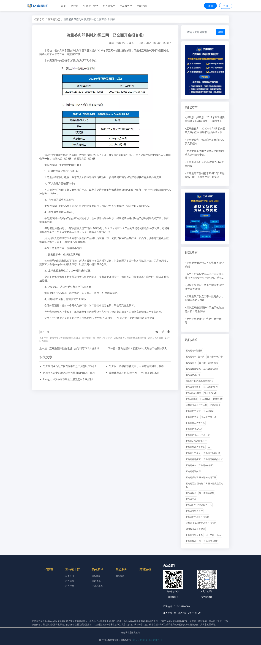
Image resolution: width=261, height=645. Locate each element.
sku (209, 447)
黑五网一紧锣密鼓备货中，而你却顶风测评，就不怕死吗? (138, 366)
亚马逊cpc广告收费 (195, 356)
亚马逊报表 (191, 492)
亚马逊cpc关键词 (194, 350)
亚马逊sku (191, 465)
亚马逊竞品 (191, 498)
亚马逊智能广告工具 (195, 447)
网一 (49, 332)
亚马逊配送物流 (193, 368)
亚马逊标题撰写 (193, 459)
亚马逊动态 (54, 19)
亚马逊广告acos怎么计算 (198, 435)
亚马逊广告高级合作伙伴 (197, 517)
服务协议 (125, 632)
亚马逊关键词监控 (194, 511)
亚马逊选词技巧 (193, 471)
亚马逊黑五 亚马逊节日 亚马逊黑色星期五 (204, 485)
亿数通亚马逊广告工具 (196, 405)
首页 (63, 5)
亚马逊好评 (205, 399)
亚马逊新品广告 (193, 374)
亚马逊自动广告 (210, 386)
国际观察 (96, 576)
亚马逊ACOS (210, 392)
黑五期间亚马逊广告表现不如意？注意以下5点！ (70, 366)
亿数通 (74, 5)
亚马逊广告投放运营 (208, 362)
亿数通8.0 (218, 399)
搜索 (220, 32)
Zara (219, 535)
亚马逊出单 (191, 362)
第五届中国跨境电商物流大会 (199, 380)
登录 (225, 5)
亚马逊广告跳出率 (212, 453)
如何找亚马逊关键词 (195, 529)
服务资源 (120, 576)
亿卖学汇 (39, 19)
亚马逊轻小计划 (193, 541)
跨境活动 (142, 5)
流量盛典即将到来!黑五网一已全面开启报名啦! (134, 372)
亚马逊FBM (191, 399)
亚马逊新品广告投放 (195, 423)
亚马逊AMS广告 (215, 356)
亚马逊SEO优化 (193, 453)
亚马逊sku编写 (206, 465)
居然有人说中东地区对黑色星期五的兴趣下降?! (69, 372)
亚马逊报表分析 (206, 492)
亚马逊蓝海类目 (210, 368)
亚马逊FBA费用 (210, 541)
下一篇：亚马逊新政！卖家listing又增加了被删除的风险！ (140, 348)
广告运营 (69, 581)
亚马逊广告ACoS (194, 429)
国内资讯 (96, 581)
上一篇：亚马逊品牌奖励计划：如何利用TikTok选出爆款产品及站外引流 (79, 348)
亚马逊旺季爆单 (193, 386)
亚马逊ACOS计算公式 (196, 441)
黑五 (42, 332)
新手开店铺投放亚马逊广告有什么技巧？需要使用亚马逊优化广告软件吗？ (205, 277)
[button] (90, 6)
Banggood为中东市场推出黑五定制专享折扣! (68, 379)
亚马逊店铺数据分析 (213, 459)
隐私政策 (135, 632)
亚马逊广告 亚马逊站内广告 (199, 504)
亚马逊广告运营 (193, 411)
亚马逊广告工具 (208, 417)
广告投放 (69, 586)
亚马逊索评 (208, 411)
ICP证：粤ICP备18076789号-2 (147, 640)
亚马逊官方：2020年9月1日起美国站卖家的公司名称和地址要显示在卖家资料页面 (205, 132)
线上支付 (210, 535)
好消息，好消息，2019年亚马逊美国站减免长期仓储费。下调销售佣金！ (205, 121)
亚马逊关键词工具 (194, 535)
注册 (210, 5)
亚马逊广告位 (192, 417)
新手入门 (69, 576)
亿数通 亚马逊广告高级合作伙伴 (201, 523)
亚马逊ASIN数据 (193, 392)
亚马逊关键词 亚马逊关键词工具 (201, 477)
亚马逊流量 (215, 405)
